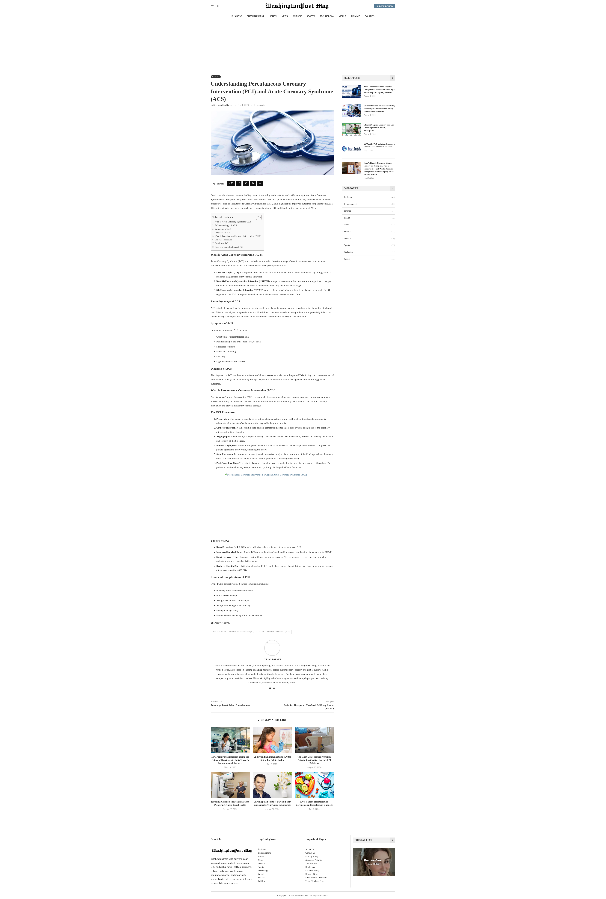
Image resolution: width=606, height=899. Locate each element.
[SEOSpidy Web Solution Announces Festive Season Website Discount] (351, 149)
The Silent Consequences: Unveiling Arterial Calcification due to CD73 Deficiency (314, 760)
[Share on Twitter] (246, 183)
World (342, 16)
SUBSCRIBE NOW (385, 6)
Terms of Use (311, 863)
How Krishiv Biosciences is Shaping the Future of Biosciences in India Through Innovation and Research (230, 760)
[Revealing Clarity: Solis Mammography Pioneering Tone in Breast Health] (230, 785)
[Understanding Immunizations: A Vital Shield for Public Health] (272, 740)
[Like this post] (232, 183)
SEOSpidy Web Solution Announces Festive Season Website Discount (379, 145)
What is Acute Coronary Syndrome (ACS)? (234, 222)
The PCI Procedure (223, 240)
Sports (310, 16)
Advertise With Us (313, 860)
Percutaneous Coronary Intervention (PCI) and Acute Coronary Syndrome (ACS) (251, 632)
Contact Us (310, 853)
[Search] (218, 6)
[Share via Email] (260, 183)
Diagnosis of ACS (223, 232)
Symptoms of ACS (223, 229)
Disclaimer (310, 867)
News (285, 16)
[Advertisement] (303, 44)
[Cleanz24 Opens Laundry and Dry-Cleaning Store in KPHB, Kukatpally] (351, 129)
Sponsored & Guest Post (316, 877)
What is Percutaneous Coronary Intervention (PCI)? (238, 236)
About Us (309, 849)
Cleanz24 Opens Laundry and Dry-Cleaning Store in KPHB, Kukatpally (379, 128)
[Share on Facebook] (238, 183)
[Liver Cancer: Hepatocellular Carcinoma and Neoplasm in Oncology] (314, 785)
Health (273, 16)
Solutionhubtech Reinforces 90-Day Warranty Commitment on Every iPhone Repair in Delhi (379, 109)
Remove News (311, 874)
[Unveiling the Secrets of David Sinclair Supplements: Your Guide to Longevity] (272, 785)
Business (237, 16)
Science (297, 16)
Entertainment (255, 16)
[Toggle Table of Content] (257, 217)
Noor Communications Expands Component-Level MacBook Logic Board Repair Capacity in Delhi (379, 89)
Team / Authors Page (314, 881)
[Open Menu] (212, 6)
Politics (369, 16)
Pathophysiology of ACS (226, 225)
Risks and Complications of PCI (229, 247)
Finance (355, 16)
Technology (327, 16)
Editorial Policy (312, 870)
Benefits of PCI (222, 243)
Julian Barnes (226, 105)
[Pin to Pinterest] (253, 183)
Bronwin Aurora (374, 860)
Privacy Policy (311, 856)
